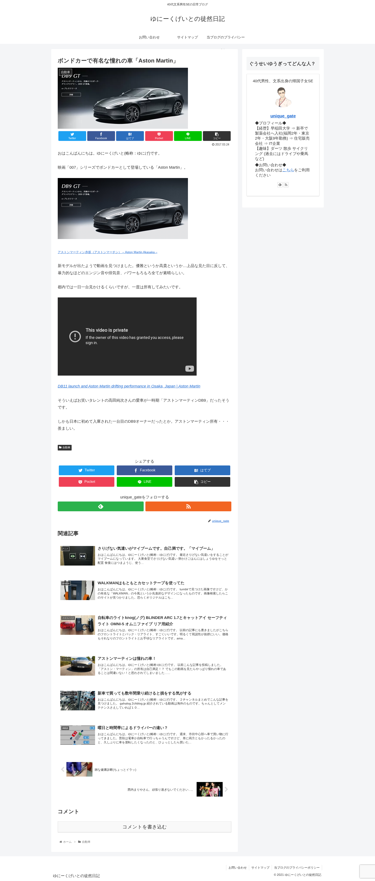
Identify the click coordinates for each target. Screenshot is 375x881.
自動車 (66, 447)
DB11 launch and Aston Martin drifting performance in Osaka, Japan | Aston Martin (129, 386)
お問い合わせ (238, 867)
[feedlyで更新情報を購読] (101, 506)
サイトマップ (260, 867)
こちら (288, 170)
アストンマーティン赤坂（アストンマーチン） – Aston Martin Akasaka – (107, 252)
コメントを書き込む (144, 827)
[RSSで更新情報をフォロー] (188, 506)
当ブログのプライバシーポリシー (297, 867)
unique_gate (283, 116)
